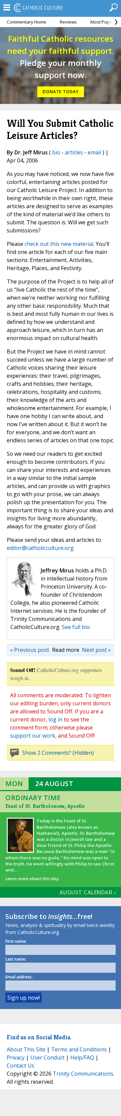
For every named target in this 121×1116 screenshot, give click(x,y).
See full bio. (76, 627)
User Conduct (47, 1057)
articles (74, 152)
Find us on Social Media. (39, 1037)
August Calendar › (87, 892)
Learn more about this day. (32, 879)
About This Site (26, 1049)
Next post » (96, 650)
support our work (32, 735)
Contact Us (20, 1065)
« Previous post (29, 650)
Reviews (68, 22)
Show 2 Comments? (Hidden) (58, 752)
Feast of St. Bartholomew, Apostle (44, 806)
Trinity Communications (83, 1073)
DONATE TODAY (61, 92)
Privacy (16, 1057)
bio (56, 152)
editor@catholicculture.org (40, 548)
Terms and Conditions (79, 1049)
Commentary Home (26, 22)
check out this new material (59, 244)
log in (55, 719)
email (94, 152)
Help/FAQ (82, 1057)
